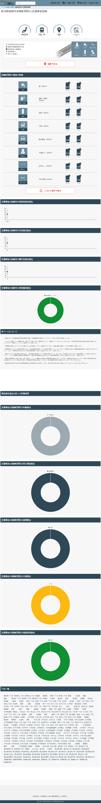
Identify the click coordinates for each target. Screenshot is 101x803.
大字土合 (52, 720)
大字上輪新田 (50, 733)
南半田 (42, 749)
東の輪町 (72, 714)
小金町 (21, 720)
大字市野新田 (38, 741)
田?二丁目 (54, 704)
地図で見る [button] (52, 64)
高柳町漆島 (36, 759)
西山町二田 (68, 749)
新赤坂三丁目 (83, 746)
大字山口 (53, 735)
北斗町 (64, 701)
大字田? (70, 704)
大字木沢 (7, 741)
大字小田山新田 (85, 735)
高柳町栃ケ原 (65, 759)
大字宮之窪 (45, 735)
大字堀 (74, 728)
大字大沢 (61, 738)
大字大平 (66, 733)
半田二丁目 (38, 706)
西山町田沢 (18, 754)
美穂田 (77, 744)
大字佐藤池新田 (51, 728)
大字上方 (90, 728)
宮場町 (43, 709)
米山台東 (53, 746)
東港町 (37, 696)
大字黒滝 (34, 730)
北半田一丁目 (8, 706)
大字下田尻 (17, 728)
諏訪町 (60, 698)
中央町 (52, 698)
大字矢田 (89, 730)
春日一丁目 (54, 717)
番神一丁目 (55, 714)
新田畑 (37, 704)
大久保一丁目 (77, 712)
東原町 (37, 746)
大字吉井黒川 (51, 744)
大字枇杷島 (8, 712)
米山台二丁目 (35, 712)
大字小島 (86, 741)
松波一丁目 (18, 722)
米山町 (58, 733)
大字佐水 (61, 735)
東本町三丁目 (37, 698)
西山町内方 (63, 751)
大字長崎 (88, 720)
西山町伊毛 (73, 754)
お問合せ (64, 796)
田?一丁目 (46, 704)
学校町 (45, 698)
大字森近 (46, 738)
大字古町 (68, 735)
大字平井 (25, 728)
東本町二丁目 (26, 698)
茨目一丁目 (45, 725)
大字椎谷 (29, 735)
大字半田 (54, 706)
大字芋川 (76, 735)
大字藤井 (14, 725)
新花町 (75, 698)
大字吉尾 (46, 717)
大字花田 (59, 730)
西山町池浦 (36, 754)
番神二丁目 (64, 714)
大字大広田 (24, 744)
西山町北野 (80, 751)
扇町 (29, 704)
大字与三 (37, 725)
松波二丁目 (27, 722)
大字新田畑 (23, 746)
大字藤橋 (68, 728)
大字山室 (53, 738)
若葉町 (24, 714)
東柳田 (85, 744)
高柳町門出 (55, 759)
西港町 (45, 696)
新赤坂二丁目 (73, 746)
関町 (27, 709)
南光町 (91, 706)
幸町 (12, 709)
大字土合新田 (79, 720)
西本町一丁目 (8, 696)
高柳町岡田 (8, 759)
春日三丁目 (72, 717)
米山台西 (46, 746)
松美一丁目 (48, 701)
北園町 (82, 698)
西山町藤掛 (27, 754)
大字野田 (91, 738)
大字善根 (14, 738)
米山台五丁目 (67, 712)
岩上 (60, 706)
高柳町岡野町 (17, 759)
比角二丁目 (39, 701)
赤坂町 (39, 714)
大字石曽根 (38, 738)
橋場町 (86, 717)
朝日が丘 (84, 706)
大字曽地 (74, 730)
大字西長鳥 (33, 744)
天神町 (22, 717)
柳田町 (13, 720)
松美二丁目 (57, 701)
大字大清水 (75, 733)
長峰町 (27, 749)
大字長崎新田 (8, 722)
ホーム (3, 7)
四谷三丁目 (8, 704)
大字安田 (32, 728)
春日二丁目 (63, 717)
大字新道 (14, 730)
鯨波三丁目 (8, 717)
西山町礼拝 (45, 754)
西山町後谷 (17, 751)
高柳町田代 (8, 762)
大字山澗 (7, 744)
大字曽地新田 (50, 730)
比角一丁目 (30, 701)
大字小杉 (38, 717)
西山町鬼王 (76, 749)
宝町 (20, 709)
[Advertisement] (50, 19)
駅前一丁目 (54, 696)
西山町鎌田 (54, 754)
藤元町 (6, 720)
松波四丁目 (45, 722)
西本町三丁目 (29, 696)
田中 (68, 706)
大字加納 (7, 738)
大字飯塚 (67, 730)
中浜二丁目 (17, 714)
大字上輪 (83, 733)
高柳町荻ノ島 (45, 759)
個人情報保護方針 (54, 796)
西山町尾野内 (8, 757)
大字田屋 (14, 741)
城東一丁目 (53, 709)
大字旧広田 (15, 744)
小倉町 (13, 701)
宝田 (69, 744)
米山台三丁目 (46, 712)
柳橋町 (6, 709)
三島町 (84, 709)
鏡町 (84, 696)
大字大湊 (14, 735)
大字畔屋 (29, 725)
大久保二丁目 (87, 712)
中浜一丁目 (8, 714)
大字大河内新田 (24, 730)
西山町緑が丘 (90, 757)
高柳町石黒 (83, 759)
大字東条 (79, 741)
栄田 (12, 746)
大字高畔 (90, 733)
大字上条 (37, 735)
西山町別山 (27, 757)
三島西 (49, 749)
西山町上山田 (82, 754)
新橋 (69, 696)
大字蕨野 (7, 735)
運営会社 (36, 796)
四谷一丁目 (81, 701)
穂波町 (36, 709)
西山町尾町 (45, 757)
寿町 (45, 714)
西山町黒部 (85, 749)
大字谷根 (31, 717)
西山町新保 (43, 751)
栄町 (66, 698)
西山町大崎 (63, 757)
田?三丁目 (62, 704)
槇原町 (79, 717)
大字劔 (58, 720)
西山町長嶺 (8, 751)
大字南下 (83, 728)
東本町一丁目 (16, 698)
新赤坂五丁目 (19, 749)
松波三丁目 (36, 722)
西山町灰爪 (18, 757)
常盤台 (15, 712)
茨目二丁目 (54, 725)
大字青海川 (33, 733)
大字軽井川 (40, 728)
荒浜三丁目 (79, 722)
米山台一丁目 (25, 712)
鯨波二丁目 (90, 714)
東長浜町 (78, 704)
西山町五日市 (53, 751)
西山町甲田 (71, 757)
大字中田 (22, 725)
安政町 (6, 701)
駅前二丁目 (63, 696)
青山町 (6, 725)
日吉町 (71, 701)
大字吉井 (82, 730)
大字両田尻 (87, 725)
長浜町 (15, 704)
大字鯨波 (16, 717)
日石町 (77, 696)
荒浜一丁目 (61, 722)
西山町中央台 (8, 754)
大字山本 (44, 720)
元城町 (69, 709)
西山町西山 (25, 751)
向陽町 (30, 746)
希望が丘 (77, 706)
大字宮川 (22, 735)
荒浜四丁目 (88, 722)
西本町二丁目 (19, 696)
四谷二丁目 (90, 701)
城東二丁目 (62, 709)
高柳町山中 (75, 759)
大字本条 (64, 741)
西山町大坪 (71, 751)
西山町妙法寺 (90, 751)
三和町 (84, 704)
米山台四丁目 (56, 712)
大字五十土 (15, 733)
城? (76, 725)
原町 (27, 720)
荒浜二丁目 (70, 722)
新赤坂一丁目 (62, 746)
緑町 (30, 714)
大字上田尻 (8, 728)
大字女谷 (22, 741)
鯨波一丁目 (81, 714)
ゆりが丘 (35, 749)
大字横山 (61, 728)
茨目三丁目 (63, 725)
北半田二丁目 (19, 706)
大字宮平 (29, 738)
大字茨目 (71, 725)
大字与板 (22, 738)
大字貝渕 (41, 730)
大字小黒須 (24, 733)
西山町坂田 (59, 749)
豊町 (21, 704)
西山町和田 (34, 751)
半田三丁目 (46, 706)
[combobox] (25, 3)
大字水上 (76, 738)
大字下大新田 (68, 720)
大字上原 (37, 720)
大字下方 (7, 730)
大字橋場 (53, 722)
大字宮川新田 (62, 744)
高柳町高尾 (27, 759)
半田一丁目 (29, 706)
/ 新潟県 (7, 7)
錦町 (5, 698)
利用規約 (44, 796)
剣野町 (76, 709)
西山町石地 (36, 757)
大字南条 (56, 741)
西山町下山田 (63, 754)
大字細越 (83, 738)
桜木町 (90, 698)
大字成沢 (7, 733)
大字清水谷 (48, 741)
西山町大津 (54, 757)
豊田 (5, 746)
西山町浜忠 (80, 757)
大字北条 (71, 741)
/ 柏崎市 (12, 7)
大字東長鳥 (42, 744)
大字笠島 (41, 733)
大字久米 (68, 738)
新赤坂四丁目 (8, 749)
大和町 (21, 701)
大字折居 (29, 741)
